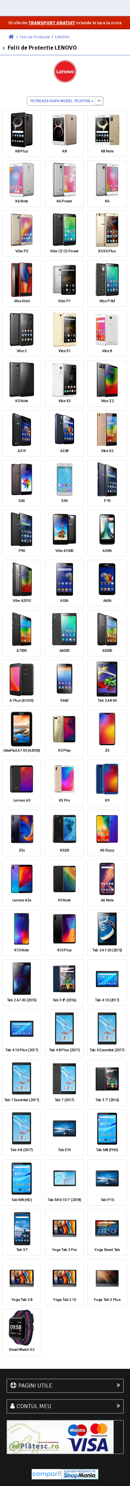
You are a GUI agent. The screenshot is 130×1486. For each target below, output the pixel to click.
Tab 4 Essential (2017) (107, 1050)
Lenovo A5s (21, 900)
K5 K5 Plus (107, 251)
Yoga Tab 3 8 (21, 1300)
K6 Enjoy (107, 850)
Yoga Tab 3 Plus (107, 1300)
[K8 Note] (107, 130)
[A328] (64, 429)
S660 (64, 700)
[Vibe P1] (64, 280)
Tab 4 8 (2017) (21, 1150)
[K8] (64, 130)
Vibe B (107, 351)
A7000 (21, 650)
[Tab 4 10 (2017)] (107, 979)
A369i (107, 551)
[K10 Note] (21, 929)
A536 (64, 601)
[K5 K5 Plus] (107, 230)
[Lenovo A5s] (21, 879)
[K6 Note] (21, 180)
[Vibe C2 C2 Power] (64, 230)
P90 (22, 551)
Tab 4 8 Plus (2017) (64, 1050)
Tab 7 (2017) (64, 1100)
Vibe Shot (22, 301)
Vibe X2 (107, 451)
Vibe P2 (21, 251)
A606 (107, 601)
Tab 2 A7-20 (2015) (107, 950)
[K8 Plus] (21, 130)
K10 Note (21, 950)
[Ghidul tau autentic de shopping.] (46, 1473)
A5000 (107, 650)
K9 (107, 800)
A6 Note (107, 900)
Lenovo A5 (21, 800)
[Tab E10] (64, 1128)
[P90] (21, 529)
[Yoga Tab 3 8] (21, 1278)
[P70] (107, 479)
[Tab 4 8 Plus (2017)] (64, 1029)
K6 (107, 201)
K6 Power (64, 201)
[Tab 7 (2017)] (64, 1079)
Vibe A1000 (64, 551)
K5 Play (64, 750)
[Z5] (107, 729)
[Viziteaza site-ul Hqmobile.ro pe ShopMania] (79, 1473)
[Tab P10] (107, 1178)
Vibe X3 (64, 401)
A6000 (64, 650)
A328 (64, 451)
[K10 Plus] (64, 929)
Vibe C (22, 351)
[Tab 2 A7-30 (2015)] (21, 979)
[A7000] (21, 629)
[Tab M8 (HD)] (21, 1178)
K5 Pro (64, 800)
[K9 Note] (64, 879)
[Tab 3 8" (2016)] (64, 979)
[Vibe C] (21, 330)
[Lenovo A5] (21, 779)
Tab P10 (107, 1200)
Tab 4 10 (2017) (107, 1000)
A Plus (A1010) (21, 700)
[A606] (107, 579)
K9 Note (64, 900)
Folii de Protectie (35, 37)
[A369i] (107, 529)
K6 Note (21, 201)
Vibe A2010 (22, 601)
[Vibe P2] (21, 230)
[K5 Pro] (64, 779)
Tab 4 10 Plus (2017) (21, 1050)
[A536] (64, 579)
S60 (22, 501)
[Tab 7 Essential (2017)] (21, 1079)
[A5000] (107, 629)
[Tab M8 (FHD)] (107, 1128)
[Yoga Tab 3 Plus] (107, 1278)
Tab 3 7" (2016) (107, 1100)
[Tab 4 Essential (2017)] (107, 1029)
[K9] (107, 779)
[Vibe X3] (64, 379)
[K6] (107, 180)
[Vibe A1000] (64, 529)
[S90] (64, 479)
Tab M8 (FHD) (107, 1150)
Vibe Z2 (107, 401)
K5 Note (21, 401)
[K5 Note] (21, 379)
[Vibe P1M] (107, 280)
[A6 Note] (107, 879)
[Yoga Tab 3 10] (64, 1278)
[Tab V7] (21, 1228)
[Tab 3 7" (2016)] (107, 1079)
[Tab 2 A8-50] (107, 679)
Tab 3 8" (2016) (64, 1000)
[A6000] (64, 629)
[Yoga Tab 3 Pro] (64, 1228)
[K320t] (64, 829)
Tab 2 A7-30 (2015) (22, 1000)
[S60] (21, 479)
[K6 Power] (64, 180)
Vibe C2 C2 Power (64, 251)
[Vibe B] (107, 330)
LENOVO (62, 37)
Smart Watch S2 (21, 1350)
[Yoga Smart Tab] (107, 1228)
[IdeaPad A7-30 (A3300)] (21, 729)
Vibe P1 (64, 301)
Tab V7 (21, 1250)
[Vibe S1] (64, 330)
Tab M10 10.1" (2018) (64, 1200)
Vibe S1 (64, 351)
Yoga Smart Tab (107, 1250)
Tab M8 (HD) (21, 1200)
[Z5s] (21, 829)
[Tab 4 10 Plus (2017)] (21, 1029)
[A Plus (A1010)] (21, 679)
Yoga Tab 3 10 (64, 1300)
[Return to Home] (11, 37)
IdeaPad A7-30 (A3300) (21, 750)
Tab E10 (64, 1150)
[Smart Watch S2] (21, 1328)
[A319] (21, 429)
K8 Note (107, 151)
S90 (64, 501)
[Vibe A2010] (21, 579)
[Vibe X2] (107, 429)
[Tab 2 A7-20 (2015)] (107, 929)
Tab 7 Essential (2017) (21, 1100)
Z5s (22, 850)
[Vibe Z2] (107, 379)
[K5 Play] (64, 729)
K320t (64, 850)
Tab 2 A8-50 (107, 700)
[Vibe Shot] (21, 280)
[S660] (64, 679)
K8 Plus (21, 151)
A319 (22, 451)
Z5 (107, 750)
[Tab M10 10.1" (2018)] (64, 1178)
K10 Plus (64, 950)
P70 (107, 501)
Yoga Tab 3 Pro (64, 1250)
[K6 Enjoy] (107, 829)
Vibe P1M (107, 301)
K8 (64, 151)
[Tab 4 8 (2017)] (21, 1128)
